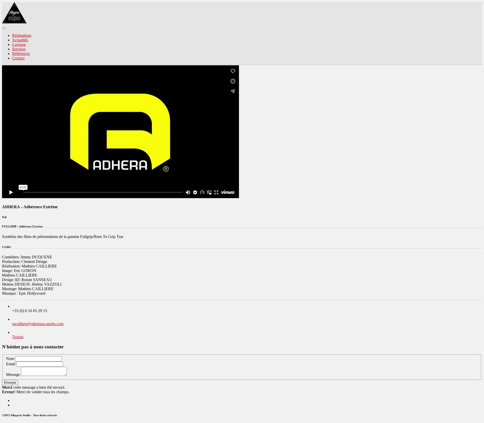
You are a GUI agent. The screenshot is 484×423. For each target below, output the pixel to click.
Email (10, 364)
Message (13, 374)
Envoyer (10, 382)
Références (21, 53)
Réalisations (21, 35)
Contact (18, 58)
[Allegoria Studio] (14, 22)
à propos (19, 44)
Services (18, 49)
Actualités (20, 40)
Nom (10, 358)
